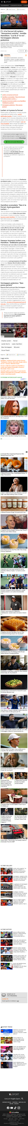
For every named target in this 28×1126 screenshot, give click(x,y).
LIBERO (4, 1114)
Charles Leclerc (6, 341)
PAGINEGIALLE (13, 1114)
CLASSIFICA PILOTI (16, 5)
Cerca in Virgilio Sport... (13, 1099)
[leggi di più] (26, 55)
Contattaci (15, 1102)
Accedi (24, 2)
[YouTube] (11, 1108)
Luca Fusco (7, 54)
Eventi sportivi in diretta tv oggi (10, 1001)
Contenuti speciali (6, 1102)
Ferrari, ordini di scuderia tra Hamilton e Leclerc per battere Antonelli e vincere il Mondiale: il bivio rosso (12, 367)
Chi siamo (5, 1118)
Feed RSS (11, 1103)
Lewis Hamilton (17, 344)
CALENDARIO (5, 5)
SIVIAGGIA (24, 1115)
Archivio (16, 1103)
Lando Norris (5, 344)
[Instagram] (19, 1108)
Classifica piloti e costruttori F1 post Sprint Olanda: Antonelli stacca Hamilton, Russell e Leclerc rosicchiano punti (13, 372)
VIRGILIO (8, 1114)
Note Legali (11, 1118)
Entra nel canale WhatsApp (15, 142)
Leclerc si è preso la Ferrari (10, 95)
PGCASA (4, 1115)
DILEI (20, 1115)
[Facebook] (8, 1108)
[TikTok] (15, 1108)
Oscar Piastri (5, 350)
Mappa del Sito (22, 1102)
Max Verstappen (6, 347)
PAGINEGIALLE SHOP (21, 1114)
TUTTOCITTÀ (15, 1115)
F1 (3, 12)
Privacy (16, 1118)
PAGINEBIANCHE (9, 1115)
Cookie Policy (21, 1118)
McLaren (17, 347)
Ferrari (15, 341)
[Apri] (2, 2)
